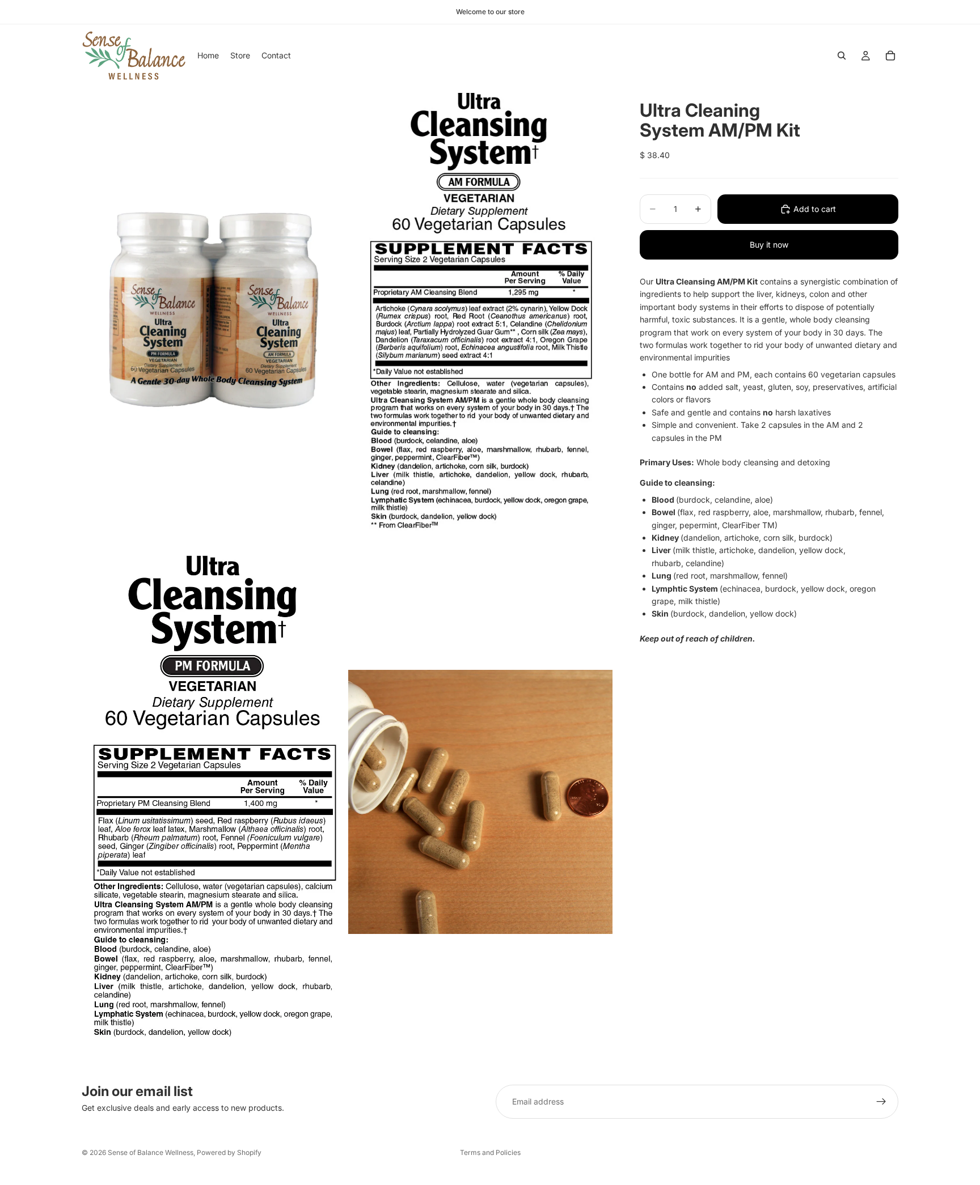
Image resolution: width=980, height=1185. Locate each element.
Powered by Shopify (229, 1152)
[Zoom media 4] (480, 802)
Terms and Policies (490, 1152)
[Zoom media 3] (214, 802)
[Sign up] (881, 1102)
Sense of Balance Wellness (150, 1152)
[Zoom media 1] (214, 310)
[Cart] (890, 55)
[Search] (841, 55)
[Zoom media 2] (480, 310)
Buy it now (769, 244)
